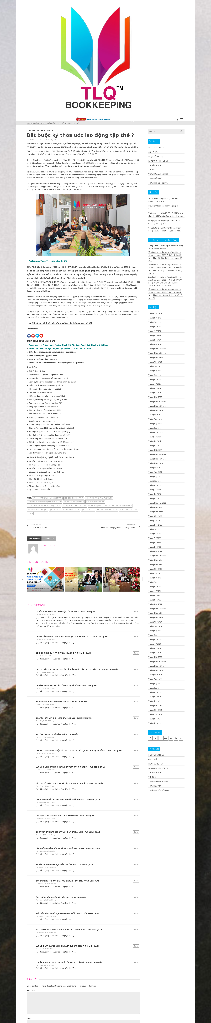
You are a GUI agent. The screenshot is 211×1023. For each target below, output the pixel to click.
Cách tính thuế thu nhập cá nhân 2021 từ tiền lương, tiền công (55, 449)
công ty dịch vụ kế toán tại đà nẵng (98, 498)
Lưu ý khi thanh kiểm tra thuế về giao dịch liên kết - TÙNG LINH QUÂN (69, 962)
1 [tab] (73, 590)
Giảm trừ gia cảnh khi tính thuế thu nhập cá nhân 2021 (51, 428)
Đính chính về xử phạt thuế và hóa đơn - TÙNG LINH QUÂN (63, 653)
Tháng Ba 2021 (154, 595)
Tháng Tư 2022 (154, 538)
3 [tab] (79, 590)
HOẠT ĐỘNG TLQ (155, 156)
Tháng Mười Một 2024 (157, 406)
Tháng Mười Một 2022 (157, 507)
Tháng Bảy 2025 (155, 370)
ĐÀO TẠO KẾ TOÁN (156, 147)
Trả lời (136, 612)
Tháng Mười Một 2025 (157, 353)
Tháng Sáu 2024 (154, 428)
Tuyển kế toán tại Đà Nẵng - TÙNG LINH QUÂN (57, 734)
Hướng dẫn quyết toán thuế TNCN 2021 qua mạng (49, 431)
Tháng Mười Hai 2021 (157, 555)
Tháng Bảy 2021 (155, 577)
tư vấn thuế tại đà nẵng (128, 510)
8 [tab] (93, 590)
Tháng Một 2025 (155, 397)
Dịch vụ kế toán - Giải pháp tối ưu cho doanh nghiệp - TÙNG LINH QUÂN (70, 783)
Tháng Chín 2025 (155, 362)
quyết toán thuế (88, 510)
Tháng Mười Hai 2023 (157, 454)
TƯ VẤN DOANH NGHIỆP (158, 174)
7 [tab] (90, 590)
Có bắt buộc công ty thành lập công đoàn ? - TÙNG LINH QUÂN (65, 611)
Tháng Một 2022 (155, 551)
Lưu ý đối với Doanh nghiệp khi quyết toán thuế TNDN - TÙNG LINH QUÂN (70, 767)
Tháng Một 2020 (155, 657)
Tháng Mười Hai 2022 (157, 503)
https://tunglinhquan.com (45, 359)
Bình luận (31, 990)
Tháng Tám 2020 (155, 626)
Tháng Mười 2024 (155, 410)
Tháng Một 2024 (155, 450)
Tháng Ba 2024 (154, 441)
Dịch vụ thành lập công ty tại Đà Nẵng (44, 486)
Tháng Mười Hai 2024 (157, 401)
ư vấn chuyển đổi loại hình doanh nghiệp (46, 461)
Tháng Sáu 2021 (154, 582)
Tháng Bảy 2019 (155, 683)
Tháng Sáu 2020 (154, 635)
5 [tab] (84, 590)
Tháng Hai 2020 (154, 652)
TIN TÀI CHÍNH (154, 165)
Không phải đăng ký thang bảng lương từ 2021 (48, 399)
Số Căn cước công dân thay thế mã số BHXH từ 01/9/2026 (163, 200)
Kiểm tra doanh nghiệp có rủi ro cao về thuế (47, 396)
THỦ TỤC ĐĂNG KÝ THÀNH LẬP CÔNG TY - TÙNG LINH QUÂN (61, 701)
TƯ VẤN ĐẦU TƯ (155, 178)
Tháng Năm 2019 (155, 692)
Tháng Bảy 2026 (155, 318)
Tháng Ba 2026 (154, 335)
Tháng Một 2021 (155, 604)
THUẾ (35, 341)
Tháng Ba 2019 (154, 696)
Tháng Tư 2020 (154, 644)
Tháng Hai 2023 (154, 498)
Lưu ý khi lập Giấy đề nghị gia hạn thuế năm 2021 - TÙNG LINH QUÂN (67, 946)
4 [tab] (81, 590)
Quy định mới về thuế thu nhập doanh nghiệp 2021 (49, 435)
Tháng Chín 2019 (155, 674)
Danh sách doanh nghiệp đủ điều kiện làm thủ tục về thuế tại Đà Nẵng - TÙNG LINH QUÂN (79, 750)
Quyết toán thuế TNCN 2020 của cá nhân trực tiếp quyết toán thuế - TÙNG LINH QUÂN (77, 669)
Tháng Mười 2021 (155, 564)
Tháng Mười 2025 (155, 357)
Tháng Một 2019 (155, 705)
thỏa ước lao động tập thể (106, 510)
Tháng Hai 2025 (154, 392)
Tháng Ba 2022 (154, 542)
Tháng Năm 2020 (155, 639)
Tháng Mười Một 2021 (157, 560)
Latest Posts (48, 538)
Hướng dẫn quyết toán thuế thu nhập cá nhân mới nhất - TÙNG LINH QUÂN (72, 636)
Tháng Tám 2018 (155, 714)
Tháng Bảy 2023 (155, 476)
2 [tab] (76, 590)
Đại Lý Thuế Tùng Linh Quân (37, 510)
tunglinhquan (50, 140)
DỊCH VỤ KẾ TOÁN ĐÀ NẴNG (40, 489)
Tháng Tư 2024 (154, 436)
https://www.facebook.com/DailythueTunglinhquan (61, 362)
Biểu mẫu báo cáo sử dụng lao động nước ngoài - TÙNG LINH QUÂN (67, 913)
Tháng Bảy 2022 (155, 525)
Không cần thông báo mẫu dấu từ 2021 (45, 389)
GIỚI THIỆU (153, 152)
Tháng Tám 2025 (155, 366)
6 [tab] (87, 590)
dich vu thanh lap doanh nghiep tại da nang (44, 506)
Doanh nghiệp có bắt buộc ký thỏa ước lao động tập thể (110, 506)
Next (143, 579)
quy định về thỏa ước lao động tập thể (64, 510)
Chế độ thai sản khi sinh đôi (40, 392)
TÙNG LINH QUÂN (47, 341)
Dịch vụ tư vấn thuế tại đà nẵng (74, 506)
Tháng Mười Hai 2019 (157, 661)
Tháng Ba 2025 (154, 388)
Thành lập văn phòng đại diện (41, 475)
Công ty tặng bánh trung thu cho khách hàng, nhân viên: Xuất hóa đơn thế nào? (164, 229)
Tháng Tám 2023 (155, 472)
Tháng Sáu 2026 (154, 322)
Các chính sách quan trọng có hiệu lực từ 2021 (48, 453)
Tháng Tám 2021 (155, 573)
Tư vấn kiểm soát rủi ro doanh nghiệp (44, 465)
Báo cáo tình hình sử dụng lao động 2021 (46, 403)
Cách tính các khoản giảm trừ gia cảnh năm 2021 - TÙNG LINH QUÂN (68, 881)
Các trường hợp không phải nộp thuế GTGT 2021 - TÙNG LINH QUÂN (68, 848)
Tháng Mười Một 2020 (157, 613)
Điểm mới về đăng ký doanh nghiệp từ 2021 (47, 385)
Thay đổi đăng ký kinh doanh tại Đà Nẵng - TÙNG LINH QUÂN (64, 718)
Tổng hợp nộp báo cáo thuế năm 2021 (44, 406)
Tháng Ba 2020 (154, 648)
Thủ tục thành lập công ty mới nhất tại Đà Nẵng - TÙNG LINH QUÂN (68, 832)
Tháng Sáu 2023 (154, 481)
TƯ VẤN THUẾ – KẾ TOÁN (158, 183)
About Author (34, 538)
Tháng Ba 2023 (154, 494)
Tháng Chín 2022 (155, 516)
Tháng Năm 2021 (155, 586)
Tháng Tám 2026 (155, 313)
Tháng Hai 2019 (154, 701)
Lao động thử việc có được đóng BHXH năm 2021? (49, 445)
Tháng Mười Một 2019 (157, 666)
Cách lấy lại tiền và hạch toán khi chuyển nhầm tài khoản (52, 382)
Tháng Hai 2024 (154, 445)
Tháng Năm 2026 (155, 326)
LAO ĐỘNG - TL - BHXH (36, 130)
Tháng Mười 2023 (155, 463)
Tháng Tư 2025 (154, 384)
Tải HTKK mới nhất (37, 371)
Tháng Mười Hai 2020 (157, 608)
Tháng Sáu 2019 (154, 688)
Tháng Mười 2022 (155, 511)
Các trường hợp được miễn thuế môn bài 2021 (48, 438)
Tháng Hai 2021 (154, 600)
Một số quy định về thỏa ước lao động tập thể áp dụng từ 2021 (62, 323)
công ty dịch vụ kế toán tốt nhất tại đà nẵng (45, 502)
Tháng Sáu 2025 (154, 375)
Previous (22, 579)
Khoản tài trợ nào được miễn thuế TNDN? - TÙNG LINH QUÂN (64, 864)
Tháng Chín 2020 (155, 622)
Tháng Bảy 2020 (155, 630)
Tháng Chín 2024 (155, 414)
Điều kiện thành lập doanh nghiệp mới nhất (164, 207)
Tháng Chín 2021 (155, 569)
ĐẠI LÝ (30, 341)
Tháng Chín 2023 (155, 467)
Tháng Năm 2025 (155, 379)
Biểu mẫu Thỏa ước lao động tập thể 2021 (50, 261)
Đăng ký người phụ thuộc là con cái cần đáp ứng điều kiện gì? (164, 222)
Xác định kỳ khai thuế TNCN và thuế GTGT (46, 413)
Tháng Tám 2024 (155, 419)
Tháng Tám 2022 (155, 520)
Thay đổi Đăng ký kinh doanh (41, 479)
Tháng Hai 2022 (154, 547)
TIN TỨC (50, 130)
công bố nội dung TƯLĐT (74, 498)
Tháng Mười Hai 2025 (157, 348)
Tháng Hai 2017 (154, 718)
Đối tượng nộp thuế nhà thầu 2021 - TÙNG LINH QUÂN (61, 897)
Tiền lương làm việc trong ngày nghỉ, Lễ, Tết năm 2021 (51, 442)
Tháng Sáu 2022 (154, 529)
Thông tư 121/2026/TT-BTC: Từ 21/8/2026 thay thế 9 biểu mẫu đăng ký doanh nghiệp (165, 214)
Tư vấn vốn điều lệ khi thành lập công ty (45, 468)
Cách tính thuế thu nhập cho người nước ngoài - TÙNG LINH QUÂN (68, 799)
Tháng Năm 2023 (155, 485)
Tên (29, 1018)
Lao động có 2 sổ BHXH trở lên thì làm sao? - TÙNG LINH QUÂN (65, 815)
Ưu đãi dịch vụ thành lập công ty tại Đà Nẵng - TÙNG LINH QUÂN (66, 685)
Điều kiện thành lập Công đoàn (42, 421)
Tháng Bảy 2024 (155, 423)
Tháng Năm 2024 (155, 432)
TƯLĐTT (30, 514)
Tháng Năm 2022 (155, 533)
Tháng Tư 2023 (154, 489)
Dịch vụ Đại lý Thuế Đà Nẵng (74, 502)
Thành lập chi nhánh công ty (41, 482)
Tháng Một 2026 (155, 344)
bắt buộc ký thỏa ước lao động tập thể (48, 498)
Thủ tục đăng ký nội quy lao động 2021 (45, 410)
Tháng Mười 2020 (155, 617)
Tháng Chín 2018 (155, 710)
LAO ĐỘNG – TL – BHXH (158, 161)
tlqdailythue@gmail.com (46, 355)
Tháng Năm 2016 (155, 723)
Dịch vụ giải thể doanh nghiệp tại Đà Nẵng (46, 472)
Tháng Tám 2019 (155, 679)
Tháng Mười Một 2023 (157, 459)
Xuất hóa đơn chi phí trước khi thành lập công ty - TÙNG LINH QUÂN (69, 929)
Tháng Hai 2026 (154, 340)
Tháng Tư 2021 (154, 591)
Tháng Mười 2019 (155, 670)
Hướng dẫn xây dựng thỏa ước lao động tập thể (48, 378)
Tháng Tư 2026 (154, 331)
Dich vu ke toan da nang (95, 502)
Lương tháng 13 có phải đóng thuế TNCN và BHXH (49, 424)
